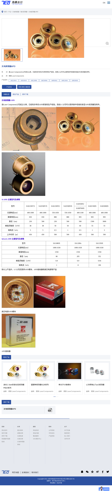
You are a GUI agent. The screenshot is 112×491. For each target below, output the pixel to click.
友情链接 (25, 472)
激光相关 (20, 430)
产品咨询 (9, 87)
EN (104, 3)
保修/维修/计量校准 (24, 87)
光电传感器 (15, 11)
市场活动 (51, 433)
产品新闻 (51, 436)
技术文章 (4, 433)
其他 (18, 444)
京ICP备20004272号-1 (58, 480)
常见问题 (36, 433)
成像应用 (20, 433)
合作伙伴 (67, 439)
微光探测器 (24, 11)
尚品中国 (59, 482)
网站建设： (53, 482)
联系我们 (67, 433)
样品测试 (36, 430)
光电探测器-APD (33, 11)
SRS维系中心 (37, 439)
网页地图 (15, 472)
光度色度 (20, 436)
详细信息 (6, 94)
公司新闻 (51, 430)
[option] (56, 40)
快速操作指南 (6, 439)
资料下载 (25, 94)
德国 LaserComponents (16, 76)
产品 (9, 11)
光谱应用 (20, 439)
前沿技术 (4, 430)
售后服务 (36, 436)
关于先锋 (67, 430)
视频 (3, 441)
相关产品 (16, 94)
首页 (5, 11)
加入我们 (67, 436)
